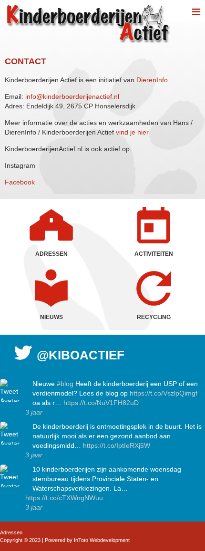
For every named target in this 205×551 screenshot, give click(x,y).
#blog (65, 383)
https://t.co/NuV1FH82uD (101, 402)
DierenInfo (152, 80)
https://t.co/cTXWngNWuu (64, 498)
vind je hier (132, 132)
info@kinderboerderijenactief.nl (72, 96)
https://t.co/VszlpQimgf (163, 393)
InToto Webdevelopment (102, 540)
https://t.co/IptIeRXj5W (116, 445)
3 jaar (33, 412)
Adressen (11, 532)
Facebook (22, 182)
